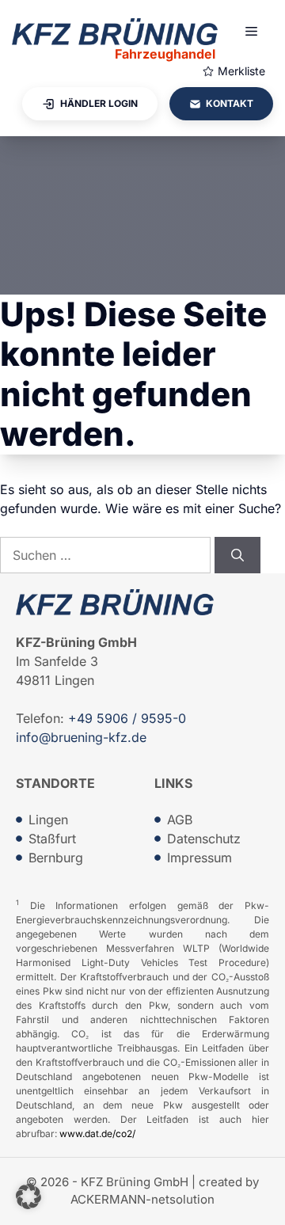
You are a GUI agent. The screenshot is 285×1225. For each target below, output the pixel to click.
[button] (28, 1196)
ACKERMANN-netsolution (142, 1199)
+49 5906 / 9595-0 (127, 718)
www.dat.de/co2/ (97, 1133)
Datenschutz (204, 838)
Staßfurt (52, 838)
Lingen (48, 819)
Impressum (199, 857)
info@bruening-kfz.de (81, 737)
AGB (179, 819)
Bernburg (55, 857)
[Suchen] (237, 555)
